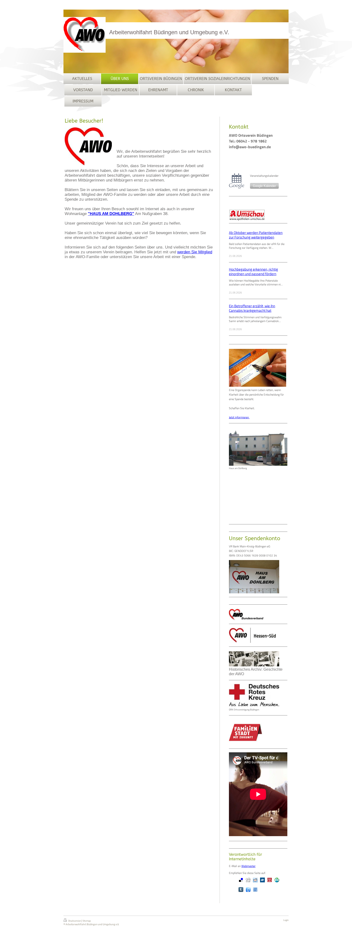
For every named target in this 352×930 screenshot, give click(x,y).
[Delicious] (240, 880)
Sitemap (87, 921)
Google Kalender (264, 186)
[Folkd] (262, 880)
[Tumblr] (240, 889)
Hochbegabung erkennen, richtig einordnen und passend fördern (253, 272)
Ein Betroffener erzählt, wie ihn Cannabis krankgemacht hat (252, 308)
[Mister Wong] (269, 880)
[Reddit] (255, 880)
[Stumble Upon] (276, 880)
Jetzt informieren (239, 417)
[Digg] (248, 880)
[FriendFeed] (255, 889)
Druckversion (74, 921)
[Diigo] (248, 889)
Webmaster (248, 866)
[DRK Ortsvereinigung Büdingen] (254, 695)
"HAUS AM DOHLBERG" (111, 213)
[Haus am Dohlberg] (258, 446)
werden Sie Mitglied (194, 252)
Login (286, 920)
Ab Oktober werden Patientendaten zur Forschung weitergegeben (256, 235)
